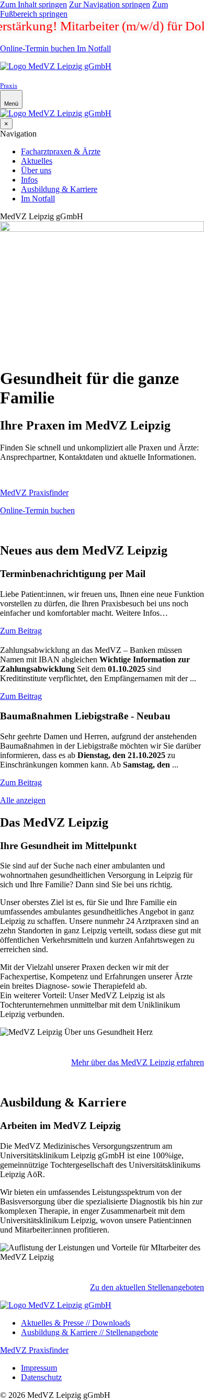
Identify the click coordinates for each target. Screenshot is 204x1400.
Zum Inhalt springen (33, 4)
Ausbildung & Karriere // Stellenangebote (89, 1332)
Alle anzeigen (23, 800)
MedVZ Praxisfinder (34, 492)
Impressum (39, 1367)
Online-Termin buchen (37, 48)
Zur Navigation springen (109, 4)
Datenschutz (41, 1377)
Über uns (36, 170)
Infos (29, 179)
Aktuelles (36, 160)
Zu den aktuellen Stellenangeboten (147, 1287)
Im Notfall (93, 48)
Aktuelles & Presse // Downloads (75, 1322)
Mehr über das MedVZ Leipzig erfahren (137, 1062)
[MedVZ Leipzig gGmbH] (55, 66)
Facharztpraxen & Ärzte (60, 151)
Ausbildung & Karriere (59, 189)
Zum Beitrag (21, 630)
